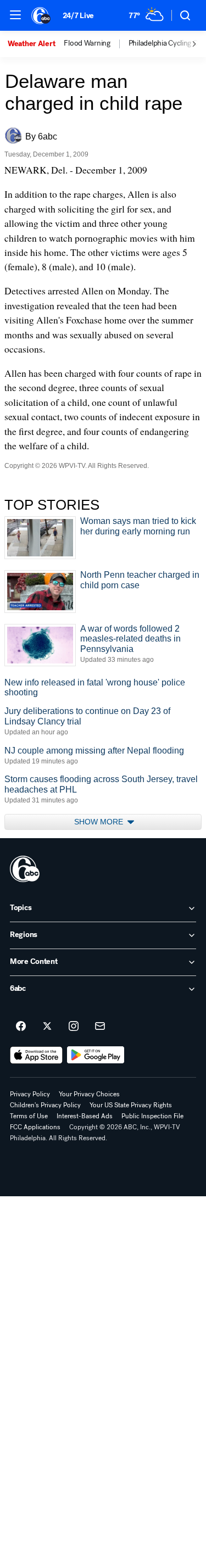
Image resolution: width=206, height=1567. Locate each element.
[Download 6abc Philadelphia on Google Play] (96, 1055)
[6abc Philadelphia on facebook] (21, 1027)
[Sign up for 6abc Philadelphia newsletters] (100, 1027)
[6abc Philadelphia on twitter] (47, 1027)
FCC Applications (35, 1127)
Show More (99, 821)
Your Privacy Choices (89, 1094)
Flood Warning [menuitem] (87, 43)
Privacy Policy (30, 1094)
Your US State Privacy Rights (131, 1105)
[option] (36, 44)
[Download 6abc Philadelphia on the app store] (36, 1055)
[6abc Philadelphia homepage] (41, 15)
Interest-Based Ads (85, 1116)
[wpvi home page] (25, 869)
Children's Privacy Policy (45, 1105)
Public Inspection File (152, 1116)
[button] (15, 15)
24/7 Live (78, 15)
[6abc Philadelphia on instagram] (74, 1027)
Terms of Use (29, 1116)
